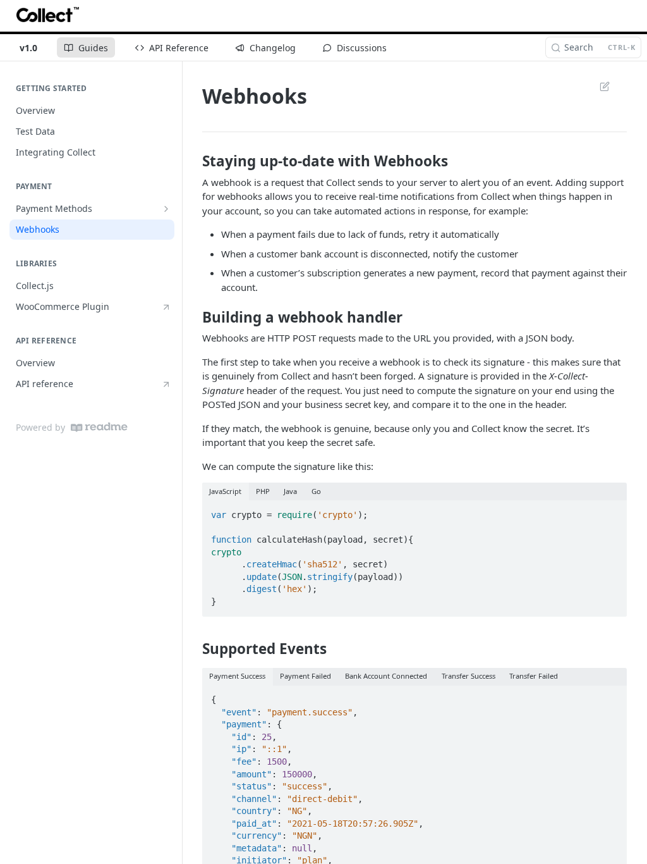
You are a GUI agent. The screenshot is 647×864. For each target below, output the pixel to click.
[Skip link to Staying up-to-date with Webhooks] (193, 161)
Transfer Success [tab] (468, 676)
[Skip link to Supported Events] (193, 649)
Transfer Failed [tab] (533, 676)
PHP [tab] (263, 491)
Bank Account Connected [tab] (386, 676)
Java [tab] (290, 491)
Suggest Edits (598, 86)
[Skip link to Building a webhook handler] (193, 317)
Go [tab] (316, 491)
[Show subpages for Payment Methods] (166, 209)
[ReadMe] (99, 427)
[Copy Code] (612, 511)
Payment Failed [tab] (305, 676)
